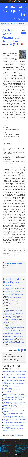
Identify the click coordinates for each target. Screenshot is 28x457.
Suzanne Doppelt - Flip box (14, 402)
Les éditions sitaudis (19, 444)
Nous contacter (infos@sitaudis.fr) (6, 452)
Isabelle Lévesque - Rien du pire (11, 387)
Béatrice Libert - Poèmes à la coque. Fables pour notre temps (13, 378)
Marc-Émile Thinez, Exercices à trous (14, 294)
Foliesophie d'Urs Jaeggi (11, 316)
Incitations (4, 440)
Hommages (4, 448)
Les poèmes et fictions (6, 443)
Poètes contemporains (6, 445)
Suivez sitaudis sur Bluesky (21, 448)
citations (23, 360)
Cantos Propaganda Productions (13, 333)
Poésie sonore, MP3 (6, 450)
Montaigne (5, 361)
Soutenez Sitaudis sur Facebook (20, 450)
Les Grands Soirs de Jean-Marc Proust (14, 330)
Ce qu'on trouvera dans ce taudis (21, 440)
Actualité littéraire (5, 439)
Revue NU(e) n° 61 (9, 341)
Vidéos (3, 449)
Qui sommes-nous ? (6, 454)
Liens (3, 446)
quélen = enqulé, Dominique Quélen (13, 307)
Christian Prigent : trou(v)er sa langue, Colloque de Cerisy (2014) (13, 337)
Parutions (16, 435)
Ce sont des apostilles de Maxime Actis (14, 342)
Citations (4, 447)
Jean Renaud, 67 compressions (12, 301)
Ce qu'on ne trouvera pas (20, 442)
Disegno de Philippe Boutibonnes (13, 324)
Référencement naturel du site (21, 445)
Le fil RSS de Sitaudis (20, 443)
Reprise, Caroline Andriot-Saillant (13, 304)
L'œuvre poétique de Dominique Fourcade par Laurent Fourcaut (11, 318)
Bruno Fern (11, 40)
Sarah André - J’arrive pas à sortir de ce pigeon (12, 429)
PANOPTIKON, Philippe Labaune (13, 297)
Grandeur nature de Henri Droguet (13, 310)
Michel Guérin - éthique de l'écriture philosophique (11, 404)
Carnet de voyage (9, 339)
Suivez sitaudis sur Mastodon (21, 447)
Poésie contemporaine (6, 442)
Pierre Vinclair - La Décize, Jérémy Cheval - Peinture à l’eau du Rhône (13, 393)
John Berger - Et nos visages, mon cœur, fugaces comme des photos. (14, 417)
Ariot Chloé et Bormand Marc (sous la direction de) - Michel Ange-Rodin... (14, 396)
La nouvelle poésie (6, 444)
